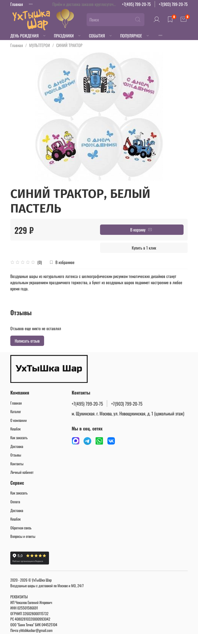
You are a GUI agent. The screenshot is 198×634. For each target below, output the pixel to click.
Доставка (16, 446)
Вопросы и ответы (22, 536)
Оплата (15, 501)
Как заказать (19, 437)
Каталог (15, 411)
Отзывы (15, 455)
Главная (16, 4)
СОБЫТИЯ (97, 36)
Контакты (16, 463)
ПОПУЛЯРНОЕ (131, 36)
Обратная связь (20, 527)
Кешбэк (15, 428)
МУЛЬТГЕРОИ (39, 45)
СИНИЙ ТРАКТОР (69, 45)
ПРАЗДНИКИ (64, 36)
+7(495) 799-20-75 (136, 4)
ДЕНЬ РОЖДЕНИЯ (24, 36)
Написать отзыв (27, 341)
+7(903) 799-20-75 (173, 4)
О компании (18, 420)
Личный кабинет (22, 472)
